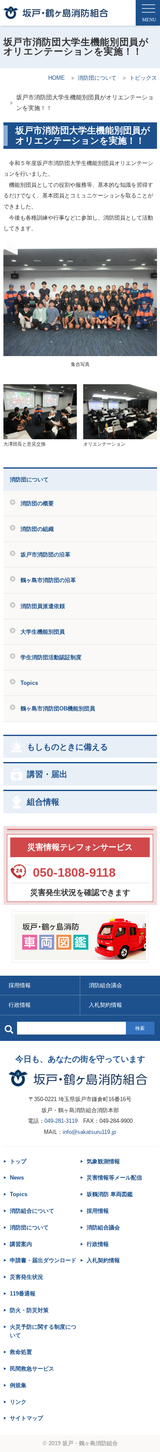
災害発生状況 (26, 1277)
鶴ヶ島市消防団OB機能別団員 (57, 708)
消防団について (97, 78)
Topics (29, 683)
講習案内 (21, 1244)
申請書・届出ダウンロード (43, 1260)
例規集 (18, 1385)
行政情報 (20, 1005)
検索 (140, 1028)
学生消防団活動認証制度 (50, 657)
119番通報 (22, 1293)
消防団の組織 (37, 529)
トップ (18, 1161)
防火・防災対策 (29, 1310)
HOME (56, 78)
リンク (18, 1402)
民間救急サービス (32, 1368)
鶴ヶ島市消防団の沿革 (48, 580)
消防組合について (32, 1211)
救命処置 (21, 1352)
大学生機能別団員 (42, 632)
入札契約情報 (103, 1260)
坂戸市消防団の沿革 (45, 554)
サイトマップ (26, 1418)
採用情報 (20, 985)
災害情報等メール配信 (114, 1177)
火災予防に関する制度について (43, 1331)
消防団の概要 (37, 503)
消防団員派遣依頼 (42, 606)
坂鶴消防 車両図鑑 (110, 1194)
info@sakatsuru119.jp (89, 1132)
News (17, 1177)
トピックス (143, 78)
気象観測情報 (103, 1161)
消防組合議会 (103, 1227)
